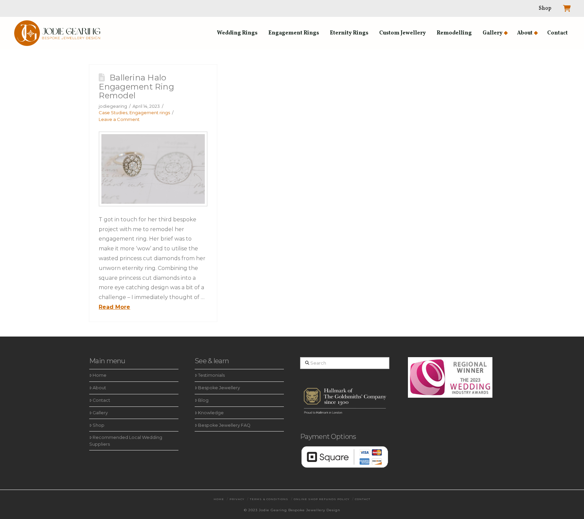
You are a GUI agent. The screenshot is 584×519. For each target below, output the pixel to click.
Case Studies (113, 112)
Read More (114, 307)
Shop (98, 425)
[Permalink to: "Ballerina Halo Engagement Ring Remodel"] (152, 169)
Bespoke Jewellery (219, 387)
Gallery (100, 412)
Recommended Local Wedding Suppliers (125, 440)
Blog (203, 400)
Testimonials (211, 375)
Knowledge (211, 412)
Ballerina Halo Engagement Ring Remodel (136, 86)
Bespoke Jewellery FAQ (224, 425)
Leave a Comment (119, 119)
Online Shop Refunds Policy (321, 499)
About (99, 387)
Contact (101, 400)
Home (99, 375)
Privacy (236, 499)
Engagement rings (149, 112)
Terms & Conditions (269, 499)
